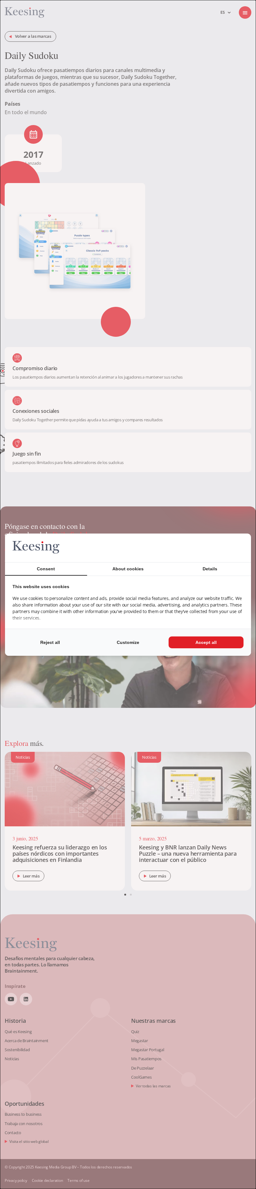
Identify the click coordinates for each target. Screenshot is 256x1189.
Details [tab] (210, 568)
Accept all (206, 642)
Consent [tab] (46, 568)
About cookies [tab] (128, 568)
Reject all (50, 642)
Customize (128, 642)
